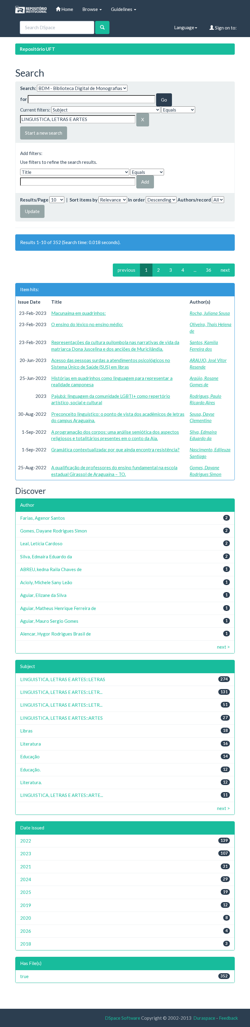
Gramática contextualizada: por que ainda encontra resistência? (115, 449)
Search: (28, 88)
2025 (25, 892)
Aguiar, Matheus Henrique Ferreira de (58, 608)
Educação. (30, 769)
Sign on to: (225, 27)
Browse (90, 9)
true (24, 976)
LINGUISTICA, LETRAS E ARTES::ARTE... (61, 795)
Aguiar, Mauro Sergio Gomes (49, 621)
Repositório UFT (37, 49)
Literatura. (31, 782)
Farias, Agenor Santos (42, 518)
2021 (25, 866)
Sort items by (84, 199)
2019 (25, 905)
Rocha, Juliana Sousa (210, 313)
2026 (25, 931)
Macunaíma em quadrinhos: (78, 313)
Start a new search (43, 133)
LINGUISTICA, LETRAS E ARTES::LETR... (61, 692)
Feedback (228, 1018)
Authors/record (194, 199)
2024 (25, 879)
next (225, 270)
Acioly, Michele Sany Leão (46, 582)
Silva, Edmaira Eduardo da (46, 556)
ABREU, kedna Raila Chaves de (51, 569)
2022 (25, 840)
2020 (25, 918)
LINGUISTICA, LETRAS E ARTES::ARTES (61, 718)
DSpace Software (122, 1018)
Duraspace (204, 1018)
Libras (26, 730)
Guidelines (122, 9)
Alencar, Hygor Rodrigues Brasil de (55, 633)
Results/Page (34, 199)
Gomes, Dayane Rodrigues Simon (53, 530)
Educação (30, 756)
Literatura (30, 743)
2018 (25, 943)
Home (66, 9)
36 (208, 270)
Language (184, 27)
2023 (25, 853)
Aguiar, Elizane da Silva (43, 595)
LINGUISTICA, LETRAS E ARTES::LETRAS (62, 679)
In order (136, 199)
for (23, 99)
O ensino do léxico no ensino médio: (87, 324)
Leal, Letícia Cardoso (41, 543)
